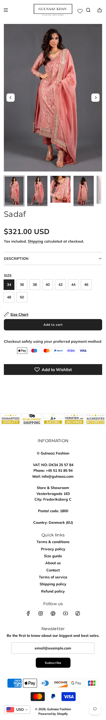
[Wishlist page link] (80, 11)
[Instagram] (40, 613)
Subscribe (53, 663)
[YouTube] (65, 613)
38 (35, 284)
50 (22, 297)
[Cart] (99, 10)
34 (9, 284)
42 (60, 284)
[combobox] (17, 710)
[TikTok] (77, 613)
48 (9, 297)
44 (73, 284)
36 (22, 284)
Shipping (35, 241)
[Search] (88, 10)
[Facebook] (28, 613)
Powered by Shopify (53, 714)
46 (86, 284)
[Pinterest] (53, 613)
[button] (10, 97)
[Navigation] (5, 10)
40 (48, 284)
